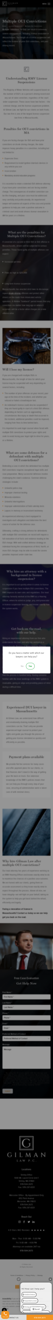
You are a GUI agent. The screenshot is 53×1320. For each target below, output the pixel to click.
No (22, 666)
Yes (30, 666)
